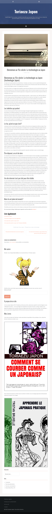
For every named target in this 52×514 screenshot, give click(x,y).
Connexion (7, 482)
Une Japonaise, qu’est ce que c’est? (11, 220)
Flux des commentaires (10, 486)
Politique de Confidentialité (10, 501)
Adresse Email (7, 289)
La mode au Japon (8, 216)
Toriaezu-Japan (26, 72)
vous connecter (12, 242)
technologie (36, 227)
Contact (6, 506)
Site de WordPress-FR (10, 487)
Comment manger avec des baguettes (12, 218)
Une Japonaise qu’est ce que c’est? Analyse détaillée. (15, 223)
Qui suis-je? (6, 504)
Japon (32, 227)
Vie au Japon (21, 227)
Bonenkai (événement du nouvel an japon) (15, 231)
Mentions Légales (8, 499)
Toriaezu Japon (26, 11)
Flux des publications (10, 484)
